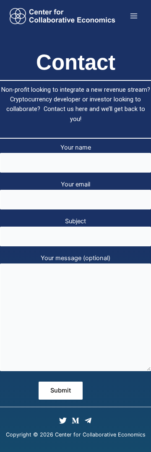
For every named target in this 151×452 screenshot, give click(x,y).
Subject (75, 221)
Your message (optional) (75, 258)
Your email (75, 184)
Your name (75, 147)
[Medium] (75, 420)
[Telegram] (88, 420)
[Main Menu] (134, 16)
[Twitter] (63, 420)
